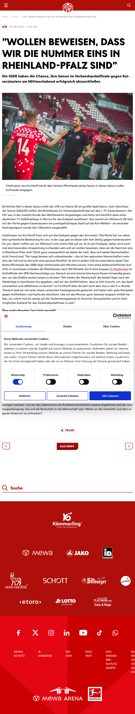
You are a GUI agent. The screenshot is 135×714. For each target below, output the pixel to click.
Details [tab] (67, 326)
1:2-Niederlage (118, 269)
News (15, 16)
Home (5, 16)
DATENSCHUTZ (19, 654)
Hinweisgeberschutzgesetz (112, 660)
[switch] (51, 382)
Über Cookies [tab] (111, 326)
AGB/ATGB (45, 656)
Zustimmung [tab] (23, 326)
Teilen (69, 430)
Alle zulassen (110, 395)
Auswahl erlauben (67, 395)
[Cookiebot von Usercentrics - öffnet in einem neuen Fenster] (115, 316)
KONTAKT (88, 654)
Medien (69, 654)
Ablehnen (25, 395)
